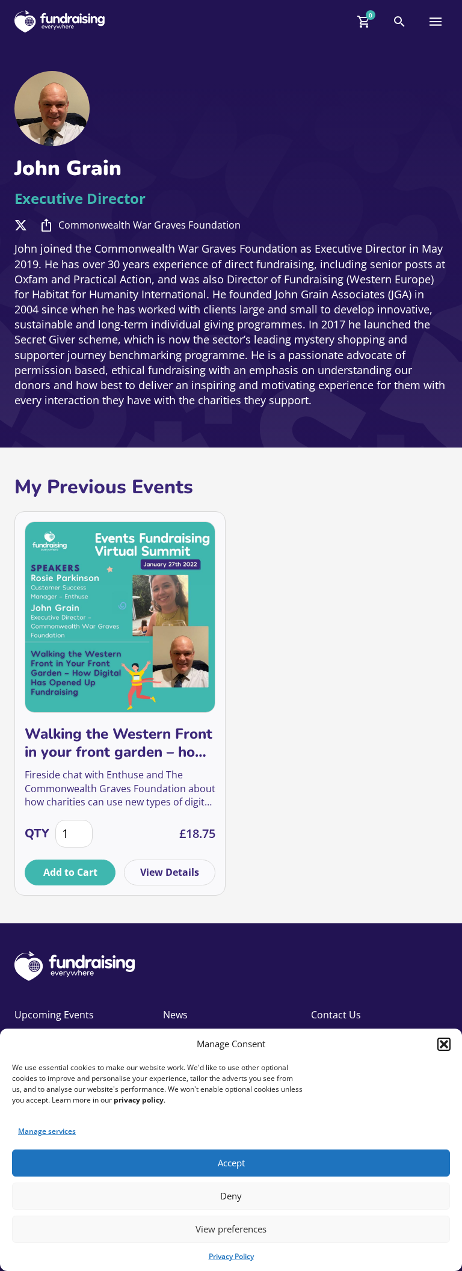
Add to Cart (70, 872)
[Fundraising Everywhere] (59, 21)
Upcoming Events (54, 1014)
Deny (231, 1196)
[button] (444, 1044)
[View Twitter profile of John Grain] (20, 225)
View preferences (231, 1229)
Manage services (47, 1131)
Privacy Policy (231, 1256)
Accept (231, 1163)
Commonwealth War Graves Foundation (149, 225)
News (175, 1014)
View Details (169, 872)
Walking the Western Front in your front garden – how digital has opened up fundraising (118, 743)
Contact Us (336, 1014)
